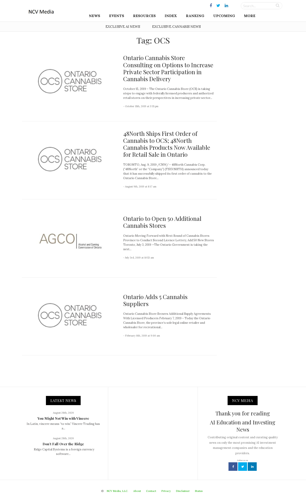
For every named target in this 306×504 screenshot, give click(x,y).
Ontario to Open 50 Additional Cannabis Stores (162, 222)
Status (199, 491)
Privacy (166, 491)
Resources (144, 15)
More (249, 15)
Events (116, 15)
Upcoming (224, 15)
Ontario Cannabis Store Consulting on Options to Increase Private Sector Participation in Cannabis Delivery (168, 68)
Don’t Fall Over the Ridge (63, 444)
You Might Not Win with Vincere (63, 418)
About (137, 491)
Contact (151, 491)
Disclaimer (183, 491)
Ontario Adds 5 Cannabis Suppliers (155, 300)
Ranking (195, 15)
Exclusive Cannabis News (176, 26)
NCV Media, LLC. (117, 491)
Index (171, 15)
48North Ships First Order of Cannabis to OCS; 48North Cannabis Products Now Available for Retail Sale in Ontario (166, 144)
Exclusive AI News (123, 26)
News (94, 15)
